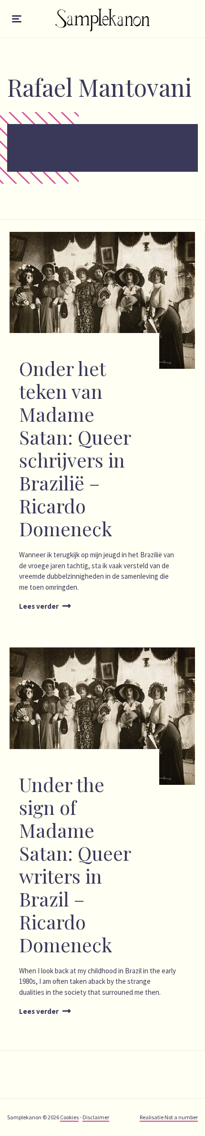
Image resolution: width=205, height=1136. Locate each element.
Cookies (69, 1117)
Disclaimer (95, 1117)
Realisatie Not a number (169, 1117)
